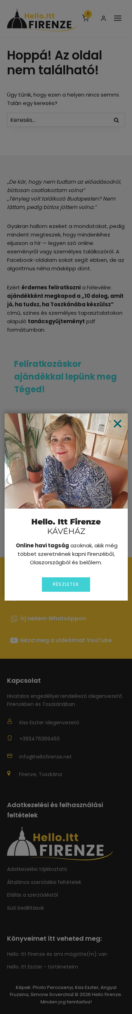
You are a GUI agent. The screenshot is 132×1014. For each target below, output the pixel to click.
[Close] (117, 423)
